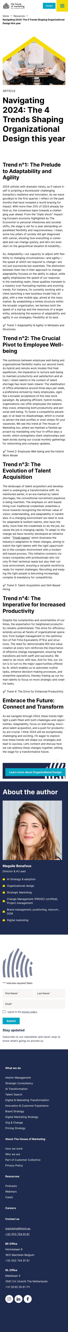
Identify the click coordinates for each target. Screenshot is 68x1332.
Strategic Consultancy (19, 1083)
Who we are (12, 1154)
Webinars (11, 1191)
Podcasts (11, 1186)
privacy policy (29, 1011)
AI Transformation (16, 1088)
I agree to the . (22, 1011)
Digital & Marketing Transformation (27, 1100)
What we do (13, 1068)
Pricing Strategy (15, 1128)
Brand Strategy (14, 1111)
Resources (12, 1176)
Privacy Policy (14, 1165)
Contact (49, 6)
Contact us (12, 1219)
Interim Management (18, 1077)
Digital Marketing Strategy (21, 1117)
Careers (10, 1208)
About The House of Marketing (25, 1139)
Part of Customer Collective (22, 1159)
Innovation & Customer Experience (27, 1105)
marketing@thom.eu (17, 1228)
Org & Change (14, 1122)
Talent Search (13, 1094)
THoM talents (21, 537)
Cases (9, 1197)
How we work (14, 1148)
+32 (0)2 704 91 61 (17, 1234)
